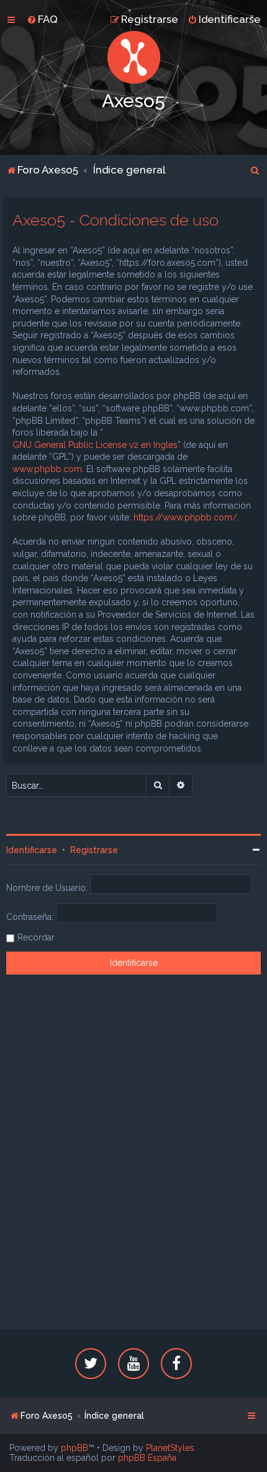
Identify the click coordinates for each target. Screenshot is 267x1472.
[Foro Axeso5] (133, 57)
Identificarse (31, 850)
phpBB (74, 1448)
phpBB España (147, 1458)
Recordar (36, 937)
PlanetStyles (170, 1448)
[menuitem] (42, 19)
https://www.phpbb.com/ (185, 517)
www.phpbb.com (47, 469)
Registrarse (94, 850)
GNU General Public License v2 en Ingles (95, 445)
